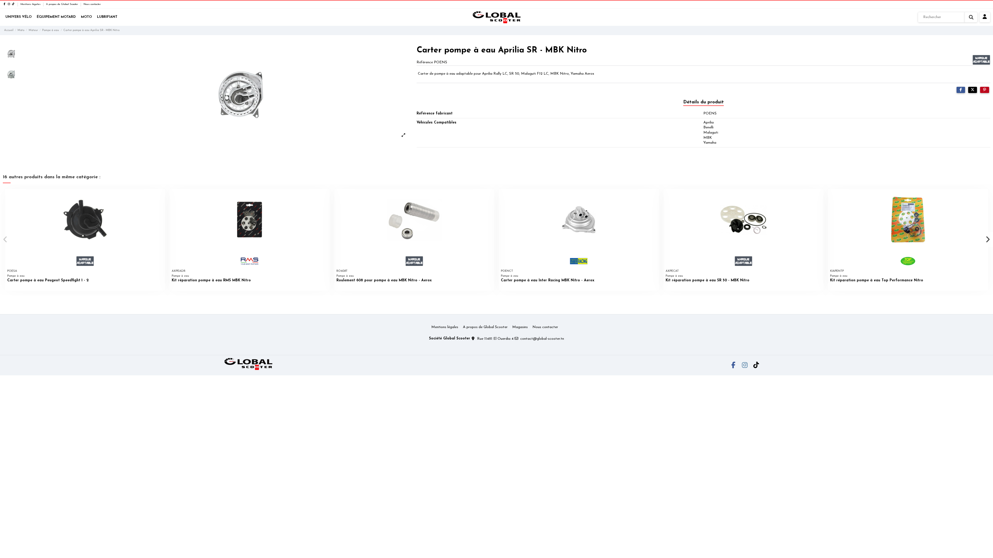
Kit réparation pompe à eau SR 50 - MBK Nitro (707, 280)
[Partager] (961, 90)
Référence (425, 62)
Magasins (520, 327)
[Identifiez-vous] (985, 17)
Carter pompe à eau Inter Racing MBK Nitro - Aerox (547, 280)
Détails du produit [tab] (703, 102)
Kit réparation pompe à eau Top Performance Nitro (876, 280)
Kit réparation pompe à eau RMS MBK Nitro (211, 280)
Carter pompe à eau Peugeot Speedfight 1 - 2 (48, 280)
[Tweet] (972, 90)
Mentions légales (30, 4)
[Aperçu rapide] (161, 196)
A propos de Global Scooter (62, 4)
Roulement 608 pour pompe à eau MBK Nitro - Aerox (384, 280)
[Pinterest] (984, 90)
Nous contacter (92, 4)
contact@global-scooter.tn (542, 339)
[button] (6, 239)
